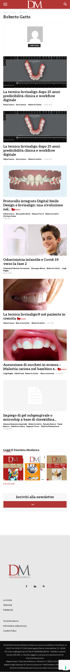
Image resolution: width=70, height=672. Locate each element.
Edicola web (9, 483)
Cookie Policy (9, 630)
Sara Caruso (21, 104)
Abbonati (7, 604)
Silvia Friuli (19, 373)
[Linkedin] (35, 586)
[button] (65, 4)
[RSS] (43, 586)
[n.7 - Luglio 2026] (13, 468)
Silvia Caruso (8, 104)
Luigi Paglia (8, 373)
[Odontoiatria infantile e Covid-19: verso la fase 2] (35, 240)
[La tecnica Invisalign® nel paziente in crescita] (35, 294)
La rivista (7, 600)
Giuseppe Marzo (38, 268)
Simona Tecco (38, 214)
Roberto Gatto (35, 104)
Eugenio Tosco (32, 426)
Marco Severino (22, 323)
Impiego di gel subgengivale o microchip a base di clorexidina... (29, 417)
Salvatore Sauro (18, 426)
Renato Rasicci (49, 424)
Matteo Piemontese (50, 426)
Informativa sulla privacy (15, 625)
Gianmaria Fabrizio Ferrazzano (16, 268)
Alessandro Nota (23, 214)
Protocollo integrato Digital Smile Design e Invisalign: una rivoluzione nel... (33, 205)
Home (5, 12)
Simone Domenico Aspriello (15, 424)
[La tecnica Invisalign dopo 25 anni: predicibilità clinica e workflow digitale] (35, 72)
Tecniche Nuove (11, 620)
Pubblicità (8, 609)
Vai (33, 504)
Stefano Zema (9, 216)
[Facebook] (26, 586)
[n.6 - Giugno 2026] (35, 468)
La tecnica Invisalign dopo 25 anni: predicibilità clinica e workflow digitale (31, 96)
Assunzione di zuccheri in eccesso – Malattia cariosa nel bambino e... (32, 367)
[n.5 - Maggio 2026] (57, 468)
